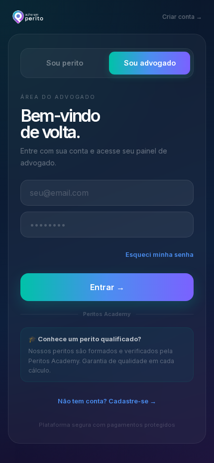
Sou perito (64, 63)
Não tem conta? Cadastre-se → (107, 401)
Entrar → (107, 287)
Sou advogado (150, 63)
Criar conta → (182, 16)
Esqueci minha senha (159, 254)
